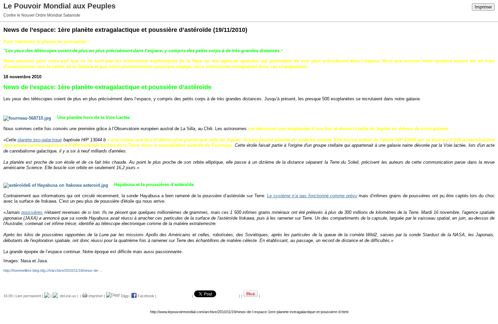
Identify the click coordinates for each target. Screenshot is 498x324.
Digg (124, 296)
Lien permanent (28, 296)
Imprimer (483, 6)
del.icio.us (67, 296)
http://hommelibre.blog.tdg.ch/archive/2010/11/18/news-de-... (52, 270)
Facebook (145, 296)
